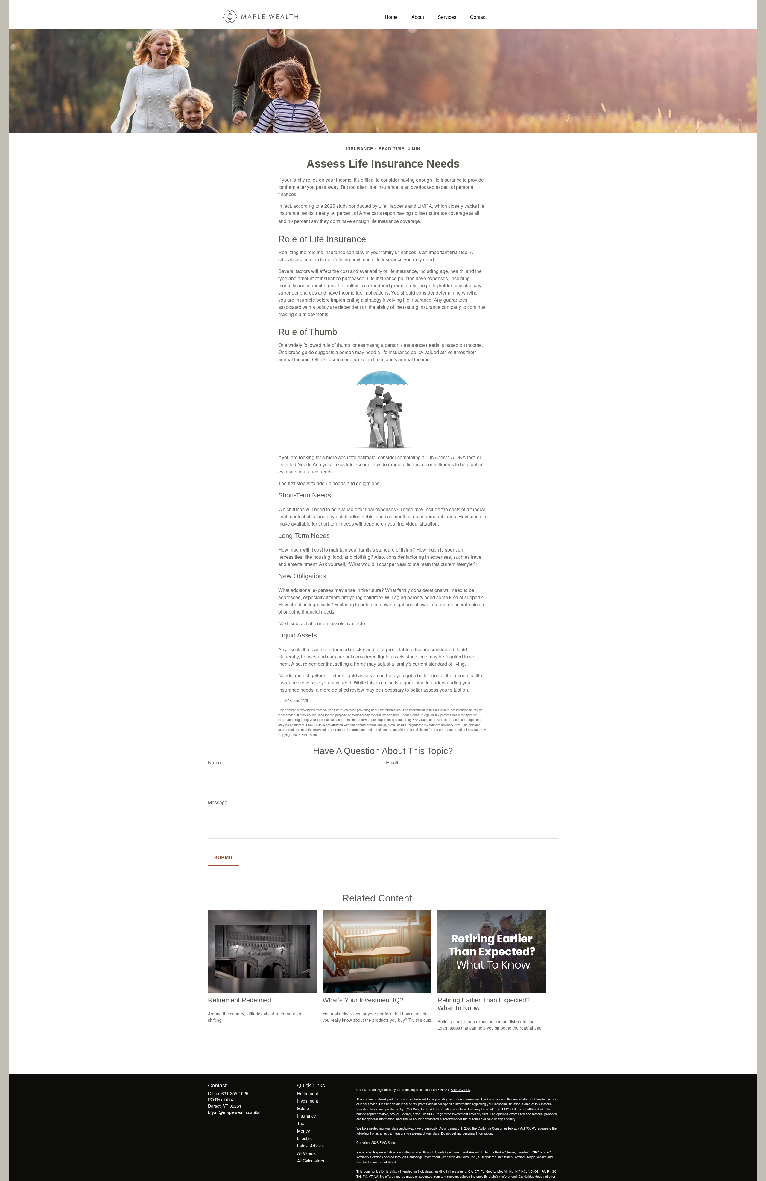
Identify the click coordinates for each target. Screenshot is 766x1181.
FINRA (534, 1152)
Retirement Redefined (239, 1000)
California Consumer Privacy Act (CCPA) (507, 1128)
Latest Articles (310, 1146)
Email (392, 762)
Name (214, 762)
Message (217, 802)
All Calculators (310, 1161)
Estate (303, 1108)
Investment (307, 1101)
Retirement (307, 1093)
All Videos (306, 1153)
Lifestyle (305, 1138)
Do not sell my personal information (466, 1133)
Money (303, 1131)
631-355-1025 (234, 1093)
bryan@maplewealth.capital (234, 1112)
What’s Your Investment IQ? (363, 1000)
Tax (300, 1123)
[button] (391, 16)
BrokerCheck (460, 1089)
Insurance (306, 1116)
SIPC (547, 1152)
